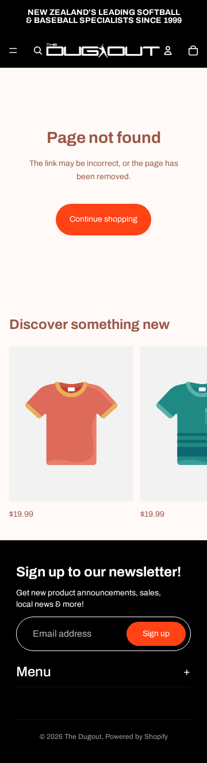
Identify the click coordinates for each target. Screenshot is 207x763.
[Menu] (13, 50)
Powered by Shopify (136, 737)
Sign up (156, 633)
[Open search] (38, 50)
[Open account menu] (168, 50)
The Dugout (83, 737)
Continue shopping (103, 219)
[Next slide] (185, 433)
